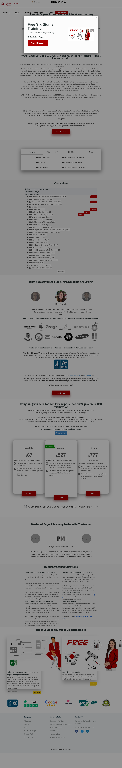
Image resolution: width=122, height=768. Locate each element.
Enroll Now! (38, 43)
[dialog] (61, 34)
